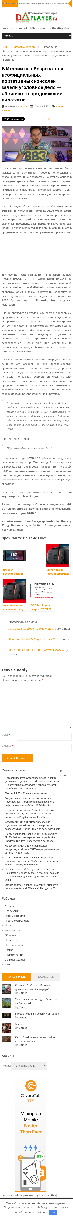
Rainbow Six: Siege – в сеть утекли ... (32, 628)
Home (5, 46)
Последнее (45, 976)
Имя (6, 735)
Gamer (23, 106)
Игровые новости (25, 46)
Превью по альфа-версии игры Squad (37, 1013)
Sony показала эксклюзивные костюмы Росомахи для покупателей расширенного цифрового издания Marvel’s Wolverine (29, 802)
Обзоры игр (11, 935)
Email (8, 745)
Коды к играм (12, 930)
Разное (9, 949)
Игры (8, 925)
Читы (8, 964)
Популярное (16, 976)
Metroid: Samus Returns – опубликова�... (36, 649)
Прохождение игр (15, 945)
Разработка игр (14, 954)
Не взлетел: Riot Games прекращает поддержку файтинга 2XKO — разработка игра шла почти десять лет (32, 849)
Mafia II (20, 1024)
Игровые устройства (17, 920)
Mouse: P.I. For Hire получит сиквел (26, 793)
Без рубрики (12, 910)
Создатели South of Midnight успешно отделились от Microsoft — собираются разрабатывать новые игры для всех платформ (32, 825)
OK (53, 1212)
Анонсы (9, 906)
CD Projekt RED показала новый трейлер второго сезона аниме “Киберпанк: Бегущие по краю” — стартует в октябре (32, 861)
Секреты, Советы (15, 959)
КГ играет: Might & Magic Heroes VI (32, 639)
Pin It (46, 119)
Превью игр (11, 940)
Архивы (6, 1065)
